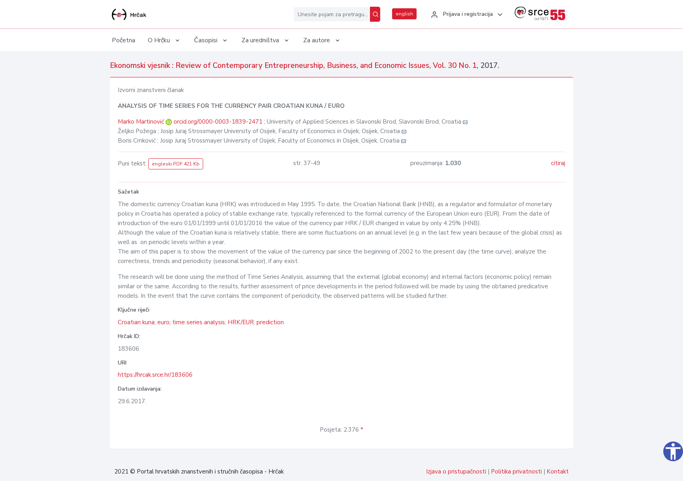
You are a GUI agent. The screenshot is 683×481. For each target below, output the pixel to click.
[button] (466, 14)
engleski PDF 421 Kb (176, 164)
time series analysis (198, 322)
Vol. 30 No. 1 (455, 65)
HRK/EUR (241, 322)
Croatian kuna (136, 322)
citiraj (558, 163)
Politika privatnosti (516, 471)
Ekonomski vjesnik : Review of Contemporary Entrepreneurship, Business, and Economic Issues (269, 65)
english (404, 14)
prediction (270, 322)
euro (163, 322)
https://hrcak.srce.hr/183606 (155, 375)
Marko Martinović (142, 122)
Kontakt (558, 471)
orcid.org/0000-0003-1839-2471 (218, 122)
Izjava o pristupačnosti (456, 471)
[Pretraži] (375, 14)
